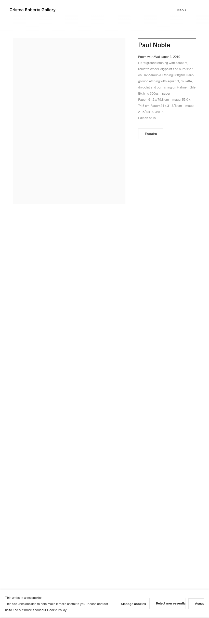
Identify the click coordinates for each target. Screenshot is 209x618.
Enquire (151, 133)
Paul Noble (154, 44)
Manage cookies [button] (133, 603)
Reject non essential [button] (171, 603)
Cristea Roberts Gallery (33, 10)
